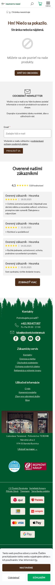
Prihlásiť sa (13, 150)
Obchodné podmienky (27, 362)
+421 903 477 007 (30, 323)
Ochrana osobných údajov (27, 366)
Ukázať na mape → (27, 449)
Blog (27, 400)
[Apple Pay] (37, 522)
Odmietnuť (13, 577)
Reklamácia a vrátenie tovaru (27, 370)
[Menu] (48, 4)
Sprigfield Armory (37, 488)
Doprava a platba (27, 358)
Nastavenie (26, 567)
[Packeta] (37, 499)
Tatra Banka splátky (40, 491)
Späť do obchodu (27, 73)
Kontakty (27, 354)
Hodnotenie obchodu (27, 171)
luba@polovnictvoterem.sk (30, 332)
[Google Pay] (27, 534)
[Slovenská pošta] (18, 511)
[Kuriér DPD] (18, 499)
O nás (27, 388)
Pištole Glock (12, 491)
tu (36, 559)
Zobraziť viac (27, 282)
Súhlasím (39, 577)
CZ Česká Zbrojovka (18, 488)
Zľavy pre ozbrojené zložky (27, 396)
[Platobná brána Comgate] (37, 511)
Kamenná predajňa (27, 392)
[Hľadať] (32, 4)
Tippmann (25, 491)
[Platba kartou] (18, 522)
